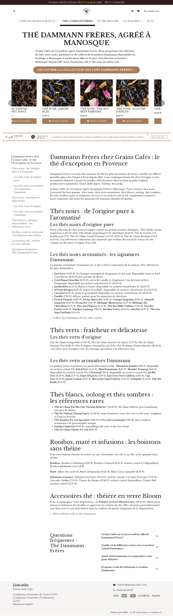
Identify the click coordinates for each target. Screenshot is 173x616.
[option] (86, 103)
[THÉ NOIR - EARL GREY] (67, 92)
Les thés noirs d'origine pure (27, 179)
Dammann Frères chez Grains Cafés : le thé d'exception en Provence (27, 159)
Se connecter (151, 11)
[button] (14, 11)
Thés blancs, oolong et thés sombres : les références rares (25, 223)
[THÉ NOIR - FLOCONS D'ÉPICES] (29, 92)
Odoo (125, 612)
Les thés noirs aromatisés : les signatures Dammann (29, 189)
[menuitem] (38, 21)
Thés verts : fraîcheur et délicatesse (26, 199)
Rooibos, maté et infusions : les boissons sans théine (27, 234)
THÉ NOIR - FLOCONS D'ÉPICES (28, 110)
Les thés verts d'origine (27, 206)
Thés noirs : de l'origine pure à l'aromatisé (26, 170)
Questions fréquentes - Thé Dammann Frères (25, 251)
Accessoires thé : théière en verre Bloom (26, 242)
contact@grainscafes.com (132, 584)
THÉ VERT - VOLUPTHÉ (143, 108)
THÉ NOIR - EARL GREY (67, 108)
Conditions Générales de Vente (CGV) (35, 594)
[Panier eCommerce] (132, 11)
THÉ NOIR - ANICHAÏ (103, 108)
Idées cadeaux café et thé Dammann (74, 513)
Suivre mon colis (23, 589)
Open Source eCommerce (149, 612)
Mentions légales (23, 604)
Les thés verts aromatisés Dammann (28, 213)
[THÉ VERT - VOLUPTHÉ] (143, 92)
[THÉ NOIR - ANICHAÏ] (105, 92)
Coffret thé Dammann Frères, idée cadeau (77, 317)
